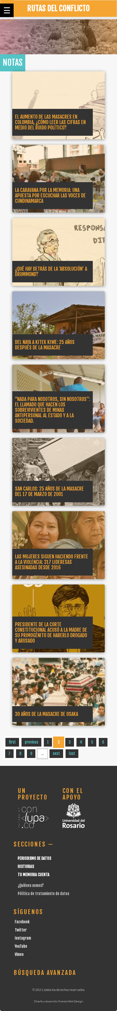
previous (31, 742)
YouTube (21, 946)
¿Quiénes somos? (31, 885)
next (56, 753)
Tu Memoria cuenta (34, 874)
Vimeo (19, 954)
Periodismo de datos (34, 858)
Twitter (21, 930)
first (12, 742)
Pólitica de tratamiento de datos (43, 893)
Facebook (22, 922)
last (72, 753)
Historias (26, 866)
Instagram (23, 938)
